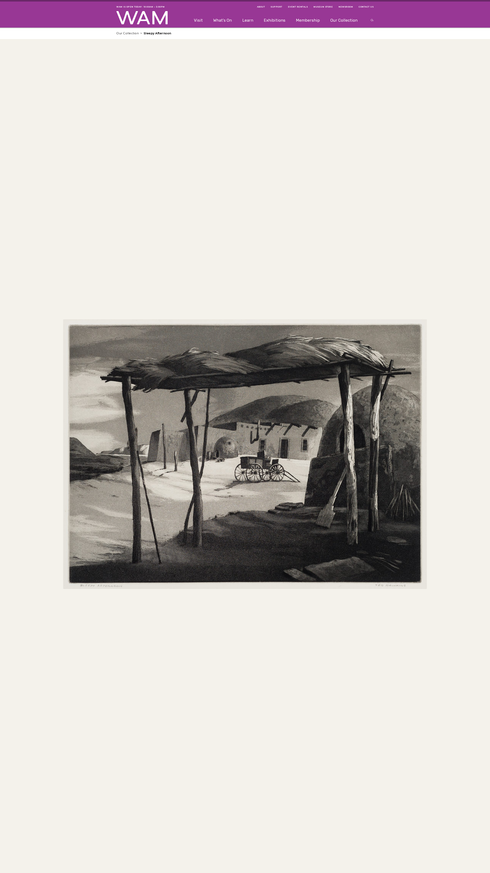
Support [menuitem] (276, 7)
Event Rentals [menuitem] (298, 7)
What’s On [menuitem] (222, 20)
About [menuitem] (261, 7)
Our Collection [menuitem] (344, 20)
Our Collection (127, 33)
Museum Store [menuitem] (323, 7)
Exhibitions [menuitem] (274, 20)
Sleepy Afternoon (157, 33)
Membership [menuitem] (308, 20)
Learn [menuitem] (247, 20)
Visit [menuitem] (198, 20)
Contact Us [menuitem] (366, 7)
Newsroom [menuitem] (346, 7)
